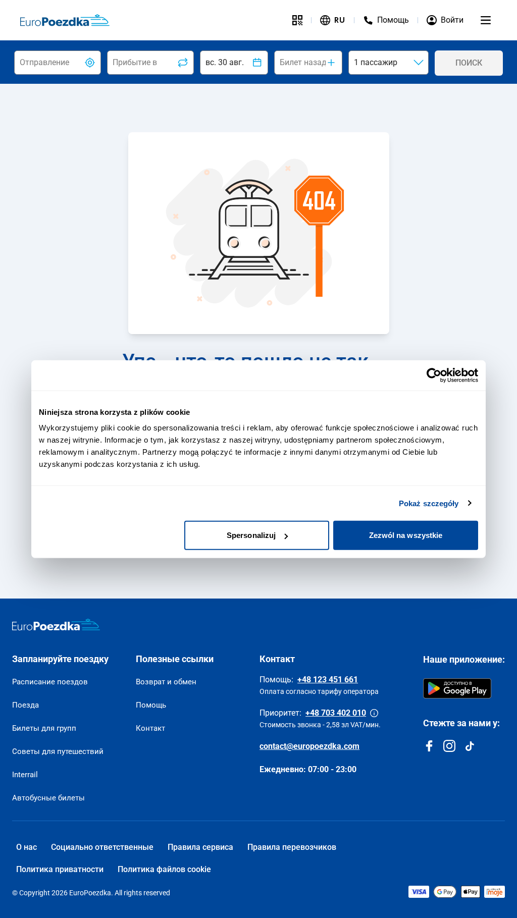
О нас (26, 847)
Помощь (151, 705)
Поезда (25, 705)
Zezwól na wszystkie (406, 535)
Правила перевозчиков (291, 847)
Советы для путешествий (58, 751)
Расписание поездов (50, 681)
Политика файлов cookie (164, 869)
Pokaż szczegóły (429, 503)
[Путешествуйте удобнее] (297, 20)
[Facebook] (429, 746)
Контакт (150, 728)
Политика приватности (60, 869)
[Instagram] (449, 746)
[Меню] (486, 20)
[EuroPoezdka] (56, 625)
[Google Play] (457, 688)
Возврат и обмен (166, 681)
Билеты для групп (44, 728)
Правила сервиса (200, 847)
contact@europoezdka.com (309, 746)
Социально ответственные (102, 847)
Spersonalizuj (251, 535)
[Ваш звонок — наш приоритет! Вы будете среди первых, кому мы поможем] (374, 713)
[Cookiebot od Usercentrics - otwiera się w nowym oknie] (434, 375)
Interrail (25, 774)
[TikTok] (469, 746)
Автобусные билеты (48, 797)
